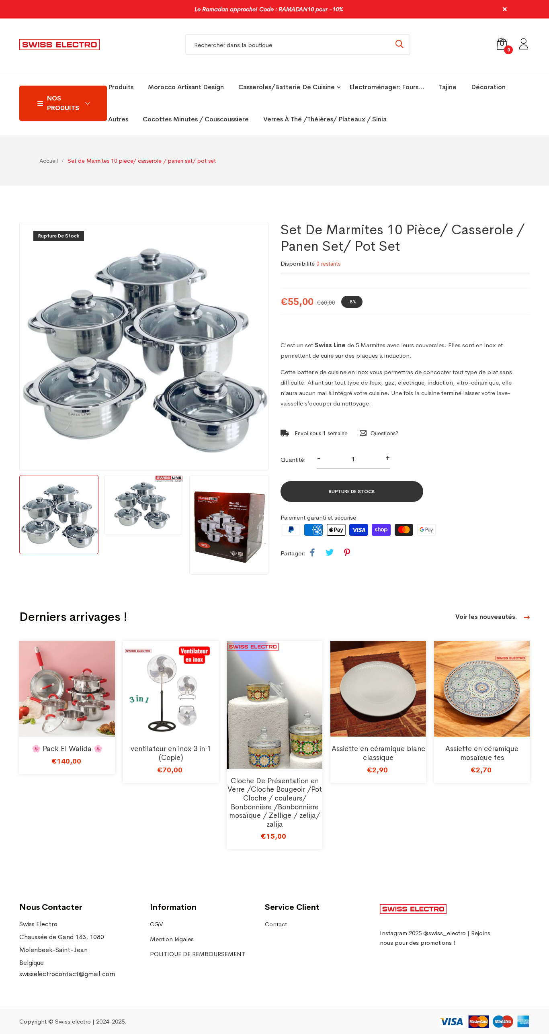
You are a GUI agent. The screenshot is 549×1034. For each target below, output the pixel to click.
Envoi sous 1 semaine (320, 433)
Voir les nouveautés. (486, 616)
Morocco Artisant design (186, 87)
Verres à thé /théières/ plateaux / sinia (325, 119)
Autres (118, 119)
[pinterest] (347, 553)
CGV (156, 924)
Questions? (384, 433)
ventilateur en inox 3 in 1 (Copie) (171, 753)
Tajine (448, 87)
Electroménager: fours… (386, 87)
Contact (276, 924)
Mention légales (172, 939)
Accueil (48, 160)
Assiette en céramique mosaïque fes (481, 753)
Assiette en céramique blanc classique (378, 753)
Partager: (293, 553)
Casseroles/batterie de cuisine (286, 87)
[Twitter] (330, 553)
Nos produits (63, 103)
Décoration (488, 87)
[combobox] (297, 44)
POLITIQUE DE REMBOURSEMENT (197, 954)
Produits (120, 87)
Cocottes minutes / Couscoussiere (196, 119)
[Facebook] (312, 553)
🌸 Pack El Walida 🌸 (67, 748)
